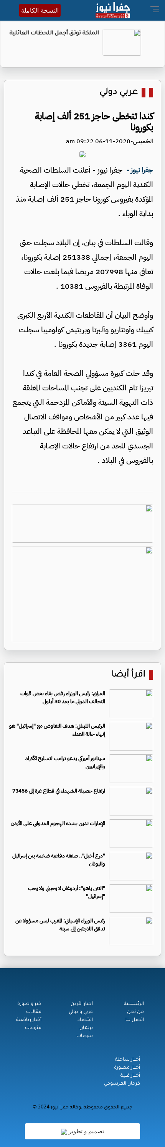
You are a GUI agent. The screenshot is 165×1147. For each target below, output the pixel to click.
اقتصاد (85, 1020)
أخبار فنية (130, 1076)
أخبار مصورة (127, 1068)
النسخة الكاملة (40, 10)
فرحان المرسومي (122, 1084)
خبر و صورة (29, 1004)
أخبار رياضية (28, 1020)
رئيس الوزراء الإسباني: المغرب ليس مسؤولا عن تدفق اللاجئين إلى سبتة (60, 925)
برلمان (86, 1028)
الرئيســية (134, 1004)
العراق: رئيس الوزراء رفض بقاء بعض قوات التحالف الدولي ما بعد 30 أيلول (62, 697)
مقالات (33, 1012)
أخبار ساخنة (127, 1060)
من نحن (135, 1012)
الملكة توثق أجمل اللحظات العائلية (66, 34)
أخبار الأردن (82, 1004)
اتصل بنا (134, 1020)
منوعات (84, 1036)
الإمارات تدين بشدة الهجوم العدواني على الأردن (58, 823)
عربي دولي (118, 92)
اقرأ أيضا (128, 675)
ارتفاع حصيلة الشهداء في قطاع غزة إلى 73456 (58, 791)
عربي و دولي (81, 1012)
